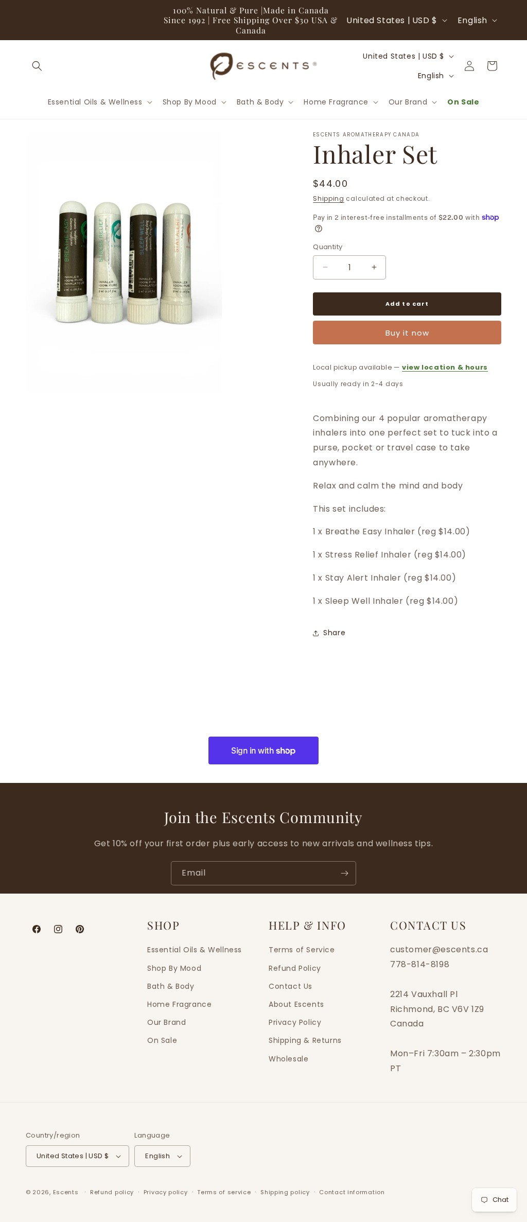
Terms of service (224, 1192)
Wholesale (288, 1059)
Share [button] (334, 632)
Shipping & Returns (305, 1040)
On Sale (162, 1040)
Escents (67, 1192)
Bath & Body (171, 986)
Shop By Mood (174, 968)
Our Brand (166, 1022)
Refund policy (112, 1192)
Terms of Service (302, 950)
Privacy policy (166, 1192)
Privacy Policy (295, 1022)
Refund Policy (295, 968)
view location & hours (445, 367)
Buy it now (407, 332)
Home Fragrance (179, 1004)
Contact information (351, 1192)
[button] (37, 66)
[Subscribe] (344, 873)
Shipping (328, 198)
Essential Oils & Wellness (194, 950)
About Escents (296, 1004)
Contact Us (290, 986)
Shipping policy (285, 1192)
